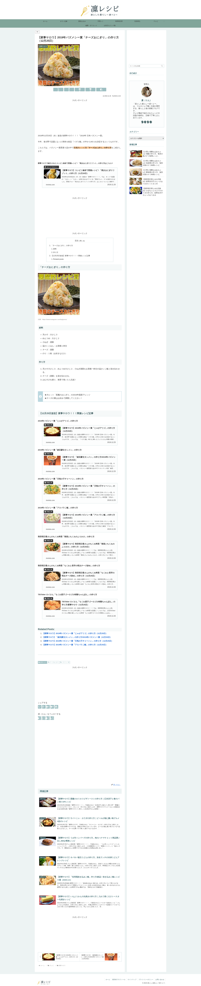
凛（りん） (146, 100)
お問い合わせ (159, 979)
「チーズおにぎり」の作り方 (62, 245)
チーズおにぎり (54, 662)
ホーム (108, 979)
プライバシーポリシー (146, 979)
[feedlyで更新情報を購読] (48, 718)
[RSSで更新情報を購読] (52, 718)
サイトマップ (132, 979)
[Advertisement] (80, 116)
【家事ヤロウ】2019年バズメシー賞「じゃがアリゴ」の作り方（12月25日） (75, 633)
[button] (101, 89)
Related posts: (58, 259)
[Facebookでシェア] (69, 89)
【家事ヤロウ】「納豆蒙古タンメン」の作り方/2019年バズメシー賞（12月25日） (77, 637)
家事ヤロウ (43, 662)
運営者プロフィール (118, 979)
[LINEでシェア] (90, 89)
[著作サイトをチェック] (39, 718)
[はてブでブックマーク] (80, 89)
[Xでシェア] (58, 89)
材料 (55, 249)
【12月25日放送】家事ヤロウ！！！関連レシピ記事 (70, 256)
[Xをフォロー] (44, 718)
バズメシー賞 (65, 662)
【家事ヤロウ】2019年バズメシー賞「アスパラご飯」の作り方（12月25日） (75, 645)
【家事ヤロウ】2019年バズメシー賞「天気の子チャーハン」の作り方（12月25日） (78, 641)
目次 (77, 241)
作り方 (55, 252)
